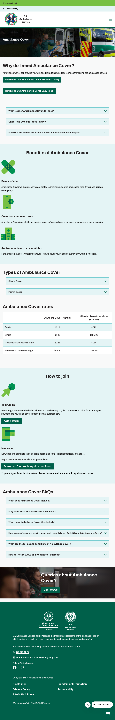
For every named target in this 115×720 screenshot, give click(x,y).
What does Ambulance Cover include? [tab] (29, 501)
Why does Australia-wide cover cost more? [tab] (32, 511)
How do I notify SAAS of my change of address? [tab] (34, 555)
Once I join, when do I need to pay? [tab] (27, 122)
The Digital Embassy (41, 703)
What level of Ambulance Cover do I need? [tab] (31, 111)
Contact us (51, 589)
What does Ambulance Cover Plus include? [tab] (32, 522)
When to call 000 (10, 3)
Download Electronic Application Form (27, 466)
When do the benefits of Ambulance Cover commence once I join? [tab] (44, 132)
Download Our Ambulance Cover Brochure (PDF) (32, 79)
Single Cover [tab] (15, 281)
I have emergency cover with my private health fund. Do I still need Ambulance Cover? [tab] (55, 533)
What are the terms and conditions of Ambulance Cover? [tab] (39, 544)
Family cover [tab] (15, 292)
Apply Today (11, 420)
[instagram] (22, 667)
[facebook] (15, 667)
